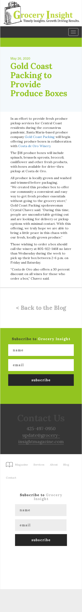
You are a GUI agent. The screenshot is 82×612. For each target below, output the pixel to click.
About (54, 464)
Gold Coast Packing (40, 137)
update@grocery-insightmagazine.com (41, 438)
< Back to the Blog (41, 307)
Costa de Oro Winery (34, 146)
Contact (11, 477)
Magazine (21, 464)
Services (38, 464)
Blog (66, 464)
